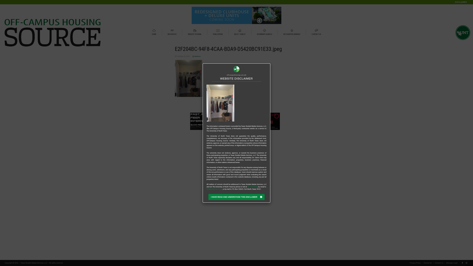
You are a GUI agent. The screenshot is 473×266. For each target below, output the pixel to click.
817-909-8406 (252, 187)
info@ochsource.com (214, 189)
